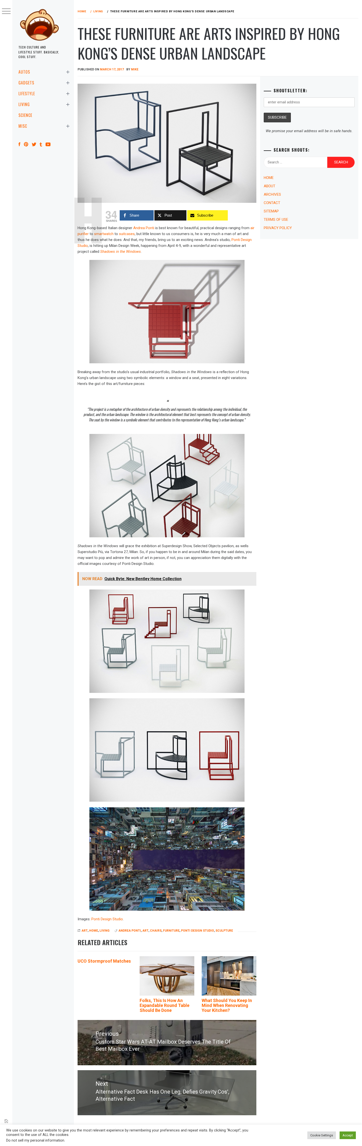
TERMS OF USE (276, 219)
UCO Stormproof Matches (104, 961)
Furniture (171, 930)
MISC (22, 126)
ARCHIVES (272, 194)
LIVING (24, 104)
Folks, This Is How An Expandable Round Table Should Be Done (164, 1005)
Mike (134, 69)
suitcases (127, 234)
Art (145, 930)
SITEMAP (271, 211)
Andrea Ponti (143, 228)
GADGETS (26, 83)
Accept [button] (348, 1135)
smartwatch (104, 234)
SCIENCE (25, 115)
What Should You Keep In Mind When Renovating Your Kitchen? (227, 1005)
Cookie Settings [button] (321, 1135)
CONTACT (272, 203)
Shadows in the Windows (120, 251)
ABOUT (269, 186)
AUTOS (24, 72)
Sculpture (224, 930)
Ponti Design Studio (107, 919)
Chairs (156, 930)
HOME (93, 930)
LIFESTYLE (26, 93)
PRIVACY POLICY (278, 228)
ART (85, 930)
